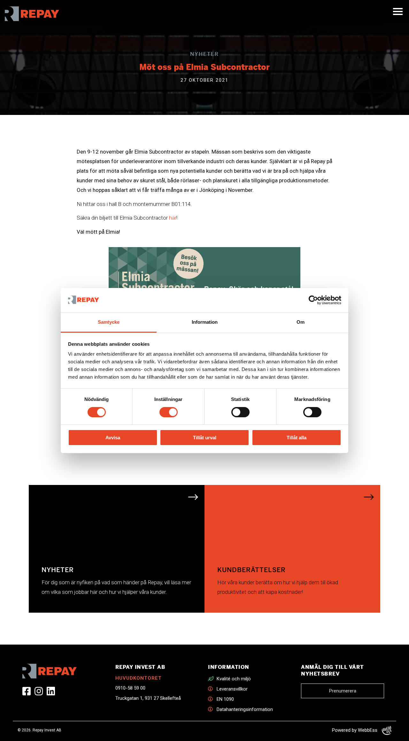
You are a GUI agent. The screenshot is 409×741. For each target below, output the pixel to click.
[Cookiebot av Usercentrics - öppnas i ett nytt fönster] (313, 300)
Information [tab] (205, 322)
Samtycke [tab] (109, 322)
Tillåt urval (204, 437)
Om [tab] (301, 322)
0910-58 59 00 (130, 688)
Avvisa (112, 437)
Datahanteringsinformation (245, 709)
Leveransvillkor (232, 689)
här (172, 218)
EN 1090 (225, 699)
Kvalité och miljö (234, 679)
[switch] (168, 412)
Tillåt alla (296, 437)
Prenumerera (342, 691)
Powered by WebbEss (355, 730)
